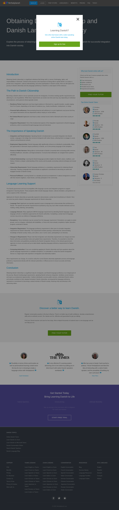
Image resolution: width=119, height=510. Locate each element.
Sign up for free (59, 44)
